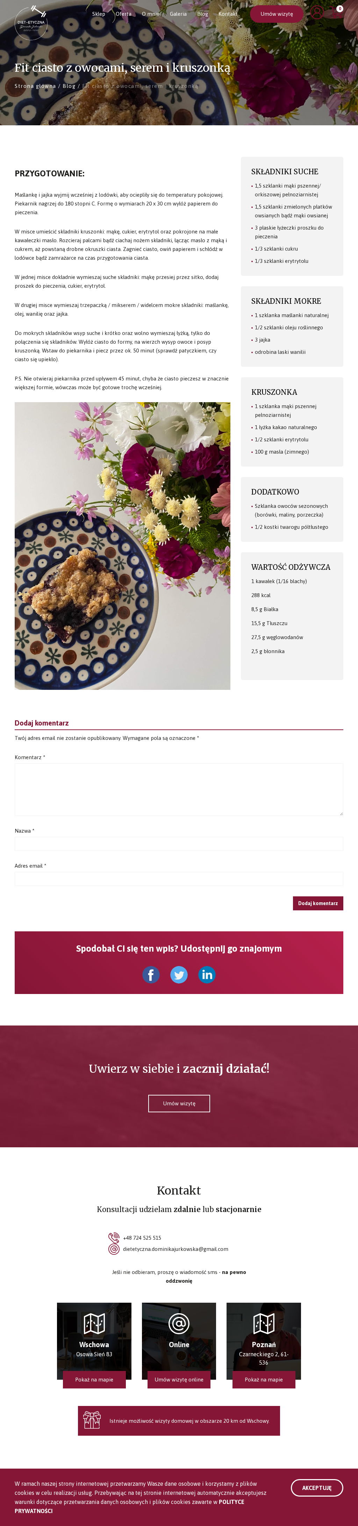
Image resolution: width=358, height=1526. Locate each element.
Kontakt (228, 14)
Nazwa (25, 831)
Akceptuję (317, 1488)
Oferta (123, 14)
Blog (202, 14)
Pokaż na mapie (94, 1379)
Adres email (30, 866)
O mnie (150, 14)
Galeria (178, 14)
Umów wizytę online (179, 1379)
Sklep (98, 14)
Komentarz (30, 757)
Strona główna (35, 86)
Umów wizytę (276, 14)
